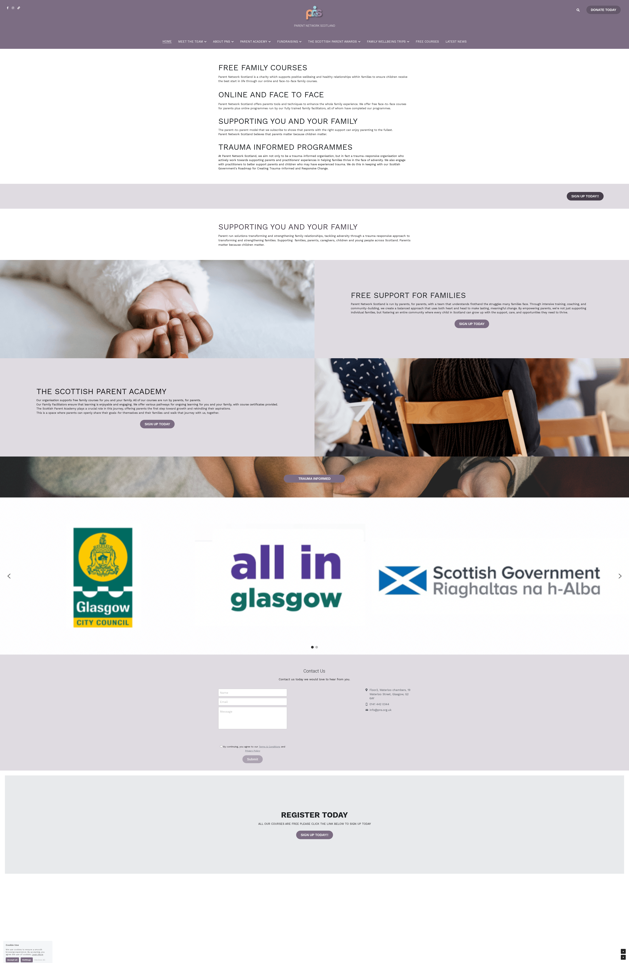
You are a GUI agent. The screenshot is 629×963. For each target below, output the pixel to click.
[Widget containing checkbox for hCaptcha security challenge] (252, 737)
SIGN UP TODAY (472, 324)
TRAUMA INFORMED (314, 478)
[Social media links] (8, 8)
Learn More (37, 949)
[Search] (578, 10)
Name (224, 692)
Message (226, 711)
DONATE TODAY (603, 10)
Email (224, 701)
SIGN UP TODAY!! (585, 196)
